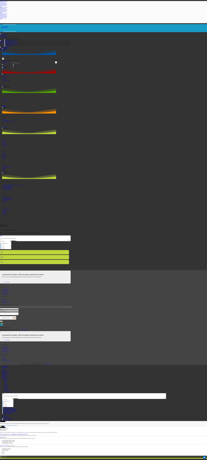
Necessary (2, 435)
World (2, 253)
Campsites (4, 372)
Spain (5, 391)
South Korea (6, 390)
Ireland (5, 384)
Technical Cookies (3, 447)
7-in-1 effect (10, 41)
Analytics (6, 435)
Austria (5, 380)
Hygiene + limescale (12, 42)
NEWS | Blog (4, 28)
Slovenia (5, 389)
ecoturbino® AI (5, 27)
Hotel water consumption (14, 44)
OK (0, 427)
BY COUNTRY (5, 128)
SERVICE (4, 173)
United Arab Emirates (8, 393)
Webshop (10, 47)
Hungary (6, 386)
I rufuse (2, 427)
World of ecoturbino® (6, 419)
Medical (3, 373)
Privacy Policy (17, 435)
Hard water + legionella (12, 43)
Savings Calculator (5, 292)
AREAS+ (3, 107)
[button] (36, 40)
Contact (2, 263)
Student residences (6, 378)
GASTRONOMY (5, 49)
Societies (4, 377)
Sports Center (5, 375)
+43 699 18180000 (24, 331)
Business (10, 46)
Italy (5, 385)
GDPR (1, 438)
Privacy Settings (9, 426)
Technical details (5, 418)
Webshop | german (7, 421)
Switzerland (6, 392)
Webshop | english (7, 420)
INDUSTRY (4, 106)
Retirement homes (5, 374)
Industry (3, 376)
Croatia (5, 382)
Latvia (5, 388)
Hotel (3, 370)
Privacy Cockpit (3, 426)
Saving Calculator (14, 45)
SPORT (3, 87)
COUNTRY (4, 379)
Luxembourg (6, 387)
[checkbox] (7, 66)
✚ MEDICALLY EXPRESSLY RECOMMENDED (11, 25)
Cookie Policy (14, 426)
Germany (6, 383)
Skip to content (3, 0)
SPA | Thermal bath (5, 371)
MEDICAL (4, 67)
